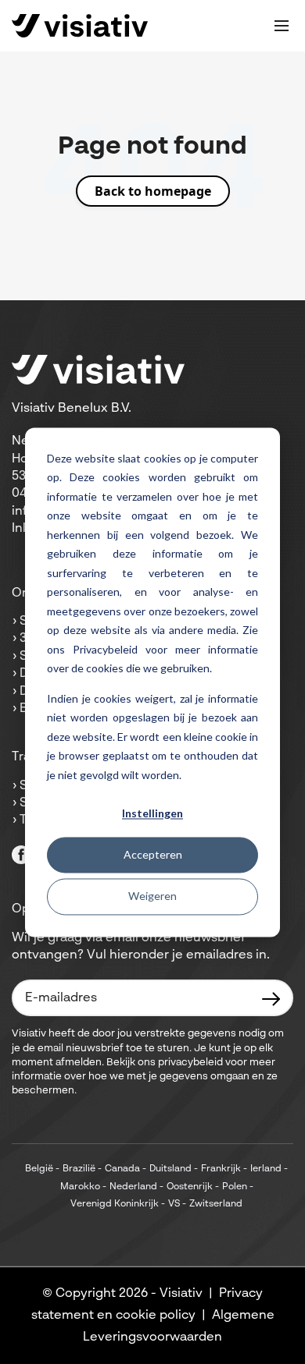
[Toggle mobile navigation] (281, 25)
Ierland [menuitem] (266, 1169)
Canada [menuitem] (122, 1169)
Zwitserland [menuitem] (215, 1204)
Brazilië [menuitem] (79, 1169)
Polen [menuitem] (234, 1187)
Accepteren (153, 855)
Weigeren (152, 896)
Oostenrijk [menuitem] (190, 1187)
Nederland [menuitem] (133, 1187)
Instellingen (152, 813)
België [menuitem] (39, 1169)
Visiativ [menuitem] (181, 1294)
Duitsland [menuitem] (170, 1169)
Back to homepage (153, 191)
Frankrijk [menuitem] (221, 1169)
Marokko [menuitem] (80, 1187)
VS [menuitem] (174, 1204)
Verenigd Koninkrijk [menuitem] (114, 1204)
